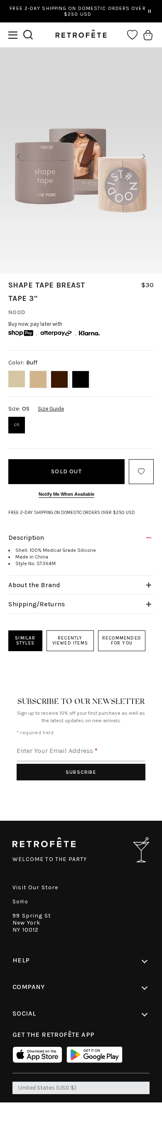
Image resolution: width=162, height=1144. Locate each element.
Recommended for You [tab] (121, 640)
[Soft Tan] (38, 379)
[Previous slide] (18, 157)
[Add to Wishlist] (141, 471)
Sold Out (66, 471)
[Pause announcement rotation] (149, 11)
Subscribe (81, 772)
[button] (12, 35)
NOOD (16, 312)
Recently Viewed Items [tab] (70, 640)
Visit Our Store (35, 887)
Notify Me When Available (66, 494)
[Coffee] (60, 379)
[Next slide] (144, 157)
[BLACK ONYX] (81, 379)
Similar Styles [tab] (25, 640)
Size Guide (51, 408)
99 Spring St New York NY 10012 (31, 922)
